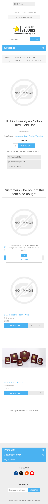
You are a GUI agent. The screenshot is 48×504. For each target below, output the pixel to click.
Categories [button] (9, 48)
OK (24, 255)
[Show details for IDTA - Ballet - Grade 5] (24, 358)
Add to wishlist (16, 157)
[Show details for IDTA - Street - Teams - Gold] (24, 222)
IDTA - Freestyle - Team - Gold (16, 315)
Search (35, 39)
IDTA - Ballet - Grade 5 (13, 383)
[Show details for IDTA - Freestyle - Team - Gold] (24, 290)
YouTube (32, 473)
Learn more (24, 259)
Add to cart (26, 146)
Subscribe (34, 490)
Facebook (16, 473)
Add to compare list (18, 162)
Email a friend (16, 166)
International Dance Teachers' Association (29, 136)
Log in (23, 12)
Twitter (21, 473)
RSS (27, 473)
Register (15, 12)
